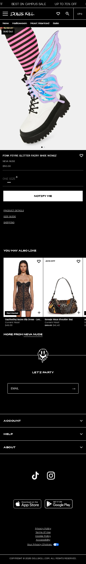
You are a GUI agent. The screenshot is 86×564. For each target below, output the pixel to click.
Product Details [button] (14, 211)
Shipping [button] (9, 222)
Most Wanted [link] (39, 23)
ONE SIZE (9, 178)
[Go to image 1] (42, 147)
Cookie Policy (43, 536)
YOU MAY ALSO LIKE (20, 250)
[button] (27, 4)
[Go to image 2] (44, 147)
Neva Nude (9, 161)
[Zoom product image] (43, 88)
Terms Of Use (43, 532)
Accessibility (43, 540)
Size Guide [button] (10, 216)
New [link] (6, 23)
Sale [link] (56, 23)
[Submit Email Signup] (73, 388)
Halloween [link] (19, 23)
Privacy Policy (43, 529)
